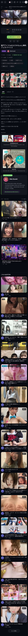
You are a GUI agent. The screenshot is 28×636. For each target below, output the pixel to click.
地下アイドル (19, 59)
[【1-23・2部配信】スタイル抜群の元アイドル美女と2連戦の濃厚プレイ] (13, 372)
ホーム (2, 7)
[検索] (5, 2)
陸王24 (12, 65)
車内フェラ (5, 65)
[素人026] (13, 285)
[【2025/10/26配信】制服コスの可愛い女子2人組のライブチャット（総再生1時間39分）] (13, 522)
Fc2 (6, 7)
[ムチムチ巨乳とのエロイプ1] (13, 457)
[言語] (10, 2)
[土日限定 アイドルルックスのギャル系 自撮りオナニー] (13, 543)
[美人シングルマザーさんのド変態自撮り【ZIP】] (13, 609)
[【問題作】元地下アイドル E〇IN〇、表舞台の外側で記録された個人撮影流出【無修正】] (13, 350)
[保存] (17, 40)
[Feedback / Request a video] (16, 2)
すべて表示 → (23, 199)
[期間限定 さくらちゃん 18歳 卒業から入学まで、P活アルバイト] (13, 328)
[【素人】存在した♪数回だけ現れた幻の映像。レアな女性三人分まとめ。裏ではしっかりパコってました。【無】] (13, 587)
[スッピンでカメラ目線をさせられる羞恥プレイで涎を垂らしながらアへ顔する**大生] (13, 478)
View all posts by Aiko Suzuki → (12, 192)
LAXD (11, 59)
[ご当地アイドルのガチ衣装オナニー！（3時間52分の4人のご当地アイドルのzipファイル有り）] (13, 436)
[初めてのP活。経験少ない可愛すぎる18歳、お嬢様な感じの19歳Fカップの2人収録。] (13, 306)
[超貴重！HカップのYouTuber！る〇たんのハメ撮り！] (13, 414)
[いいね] (13, 40)
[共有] (10, 40)
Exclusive (5, 59)
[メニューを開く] (2, 2)
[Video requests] (14, 2)
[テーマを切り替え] (19, 2)
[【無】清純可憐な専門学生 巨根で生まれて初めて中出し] (13, 565)
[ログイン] (25, 2)
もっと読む (13, 622)
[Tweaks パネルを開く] (22, 2)
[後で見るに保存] (24, 277)
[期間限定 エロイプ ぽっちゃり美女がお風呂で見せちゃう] (13, 500)
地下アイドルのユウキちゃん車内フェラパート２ (13, 62)
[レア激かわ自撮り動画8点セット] (13, 393)
